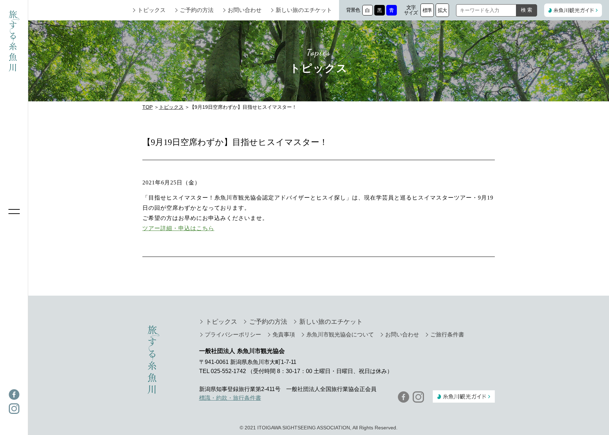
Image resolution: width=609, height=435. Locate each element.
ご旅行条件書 (447, 335)
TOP (147, 107)
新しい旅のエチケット (304, 10)
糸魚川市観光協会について (340, 335)
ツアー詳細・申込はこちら (178, 228)
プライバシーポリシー (233, 335)
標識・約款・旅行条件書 (230, 398)
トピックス (151, 10)
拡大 (442, 10)
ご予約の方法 (197, 10)
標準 (427, 10)
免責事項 (283, 335)
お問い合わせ (245, 10)
